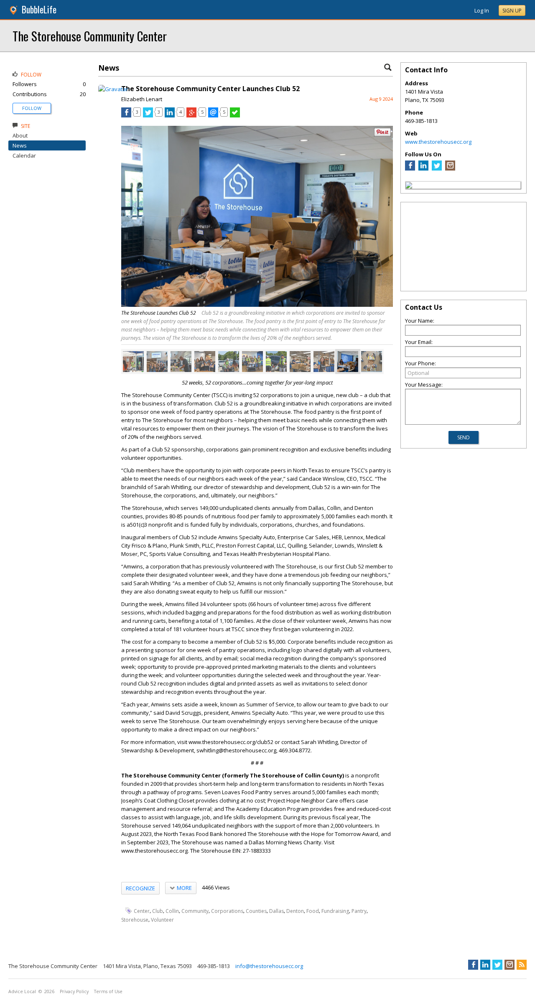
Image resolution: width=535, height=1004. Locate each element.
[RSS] (522, 965)
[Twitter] (437, 168)
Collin (172, 911)
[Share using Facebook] (126, 115)
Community (195, 911)
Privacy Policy (74, 991)
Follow (31, 108)
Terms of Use (108, 991)
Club (157, 911)
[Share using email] (213, 115)
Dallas (276, 911)
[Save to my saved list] (235, 115)
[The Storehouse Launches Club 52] (133, 361)
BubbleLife (39, 9)
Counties (256, 911)
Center (142, 911)
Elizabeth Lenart (141, 99)
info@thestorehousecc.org (269, 966)
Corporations (227, 911)
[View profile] (113, 89)
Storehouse (134, 919)
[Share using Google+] (191, 115)
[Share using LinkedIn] (170, 115)
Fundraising (335, 911)
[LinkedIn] (423, 168)
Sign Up (512, 10)
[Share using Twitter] (148, 115)
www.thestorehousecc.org (438, 141)
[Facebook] (410, 168)
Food (312, 911)
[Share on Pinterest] (382, 134)
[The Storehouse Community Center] (408, 186)
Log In (481, 10)
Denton (295, 911)
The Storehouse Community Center (90, 36)
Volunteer (162, 919)
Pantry (359, 911)
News (20, 145)
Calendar (24, 155)
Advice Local (22, 991)
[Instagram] (450, 168)
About (20, 135)
